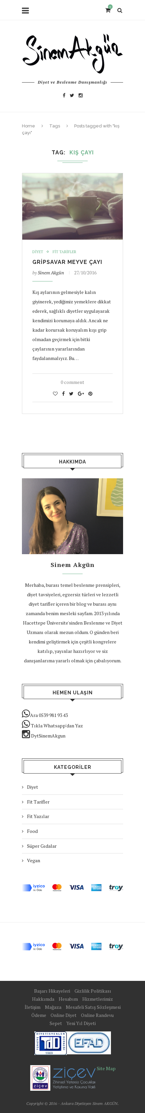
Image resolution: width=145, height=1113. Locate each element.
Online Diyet (64, 1015)
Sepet (56, 1023)
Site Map (106, 1068)
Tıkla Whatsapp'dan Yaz (56, 725)
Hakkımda (43, 999)
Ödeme (38, 1015)
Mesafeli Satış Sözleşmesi (93, 1007)
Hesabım (68, 999)
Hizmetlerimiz (97, 999)
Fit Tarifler (64, 252)
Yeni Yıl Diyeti (81, 1023)
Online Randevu (97, 1015)
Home (28, 125)
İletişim (32, 1007)
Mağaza (53, 1007)
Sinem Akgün (51, 272)
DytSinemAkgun (47, 735)
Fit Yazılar (38, 816)
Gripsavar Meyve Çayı (67, 262)
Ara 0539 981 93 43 (49, 715)
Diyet (37, 252)
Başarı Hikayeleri (52, 991)
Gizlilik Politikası (93, 991)
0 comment (72, 382)
